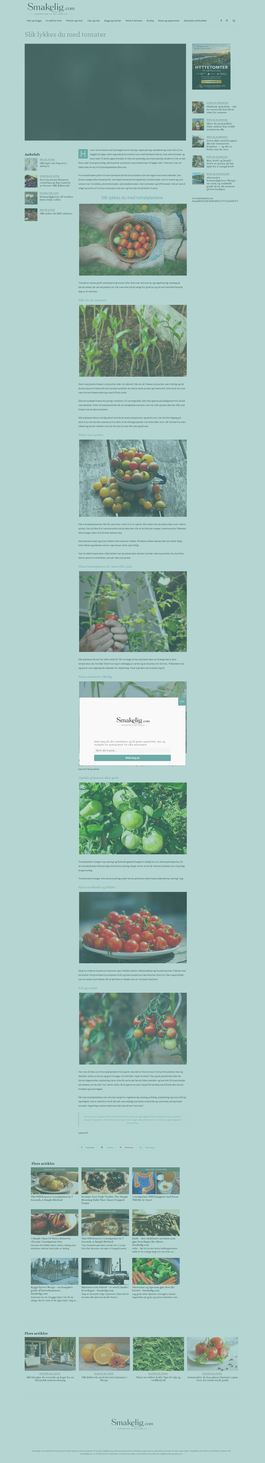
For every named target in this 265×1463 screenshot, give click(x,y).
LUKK (181, 701)
